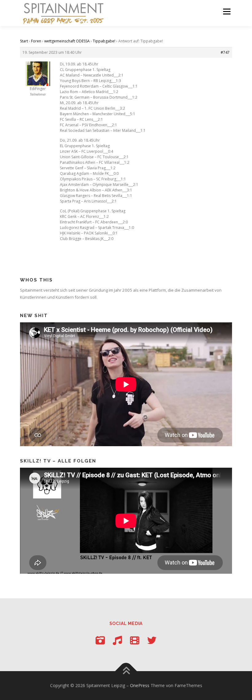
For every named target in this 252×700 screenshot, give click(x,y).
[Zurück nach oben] (126, 671)
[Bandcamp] (117, 640)
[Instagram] (100, 640)
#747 (225, 52)
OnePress (139, 685)
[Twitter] (151, 640)
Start (24, 41)
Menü (226, 11)
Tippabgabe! (104, 41)
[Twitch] (134, 640)
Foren (36, 41)
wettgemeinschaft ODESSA (67, 41)
